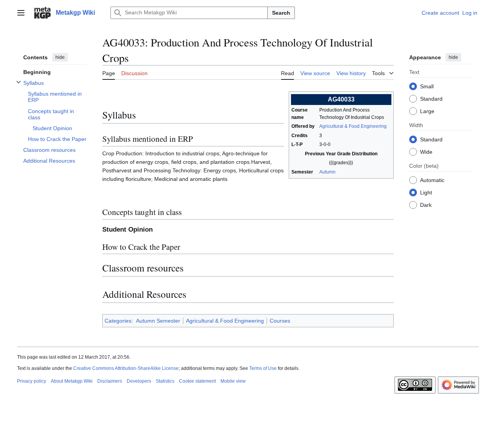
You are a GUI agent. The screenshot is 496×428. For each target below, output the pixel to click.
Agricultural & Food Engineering (353, 126)
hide (60, 57)
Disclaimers (109, 381)
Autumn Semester (158, 321)
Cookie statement (197, 381)
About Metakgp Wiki (72, 381)
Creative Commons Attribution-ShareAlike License (126, 368)
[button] (21, 13)
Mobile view (233, 381)
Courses (280, 321)
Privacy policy (31, 381)
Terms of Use (263, 368)
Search (281, 13)
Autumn (327, 172)
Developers (139, 381)
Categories (118, 321)
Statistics (165, 381)
